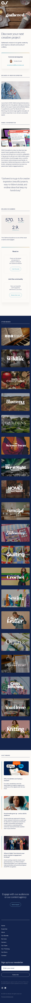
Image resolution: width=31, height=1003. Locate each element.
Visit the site (15, 269)
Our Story (4, 952)
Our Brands (4, 935)
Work (3, 932)
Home (3, 925)
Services (4, 939)
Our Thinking (5, 949)
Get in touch (15, 904)
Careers (3, 942)
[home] (4, 3)
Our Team (4, 945)
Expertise (4, 929)
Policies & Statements (7, 997)
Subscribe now (15, 295)
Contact (3, 955)
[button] (28, 3)
